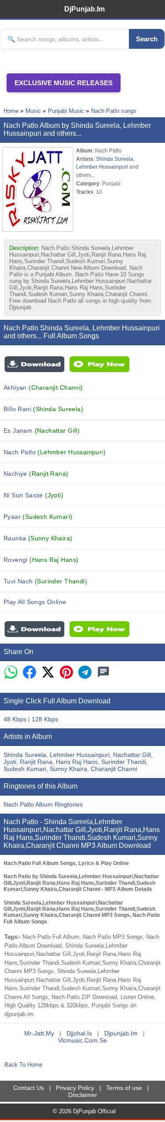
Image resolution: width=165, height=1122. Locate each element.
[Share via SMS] (103, 673)
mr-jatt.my (39, 1033)
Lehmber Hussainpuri (102, 167)
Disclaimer (82, 1094)
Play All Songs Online (35, 601)
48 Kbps (15, 719)
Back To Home (23, 1064)
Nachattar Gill (132, 754)
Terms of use (124, 1087)
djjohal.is (79, 1033)
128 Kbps (45, 719)
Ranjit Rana (36, 761)
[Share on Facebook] (29, 673)
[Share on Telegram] (85, 673)
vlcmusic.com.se (82, 1040)
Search (147, 39)
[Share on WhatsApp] (11, 673)
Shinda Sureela (114, 159)
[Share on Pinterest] (66, 673)
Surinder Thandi (123, 761)
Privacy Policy (75, 1087)
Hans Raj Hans (77, 761)
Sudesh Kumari (25, 768)
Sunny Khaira (68, 768)
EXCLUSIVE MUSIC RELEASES (64, 83)
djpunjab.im (121, 1033)
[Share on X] (48, 673)
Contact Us (28, 1087)
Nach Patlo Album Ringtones (43, 804)
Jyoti (10, 761)
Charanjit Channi (114, 768)
